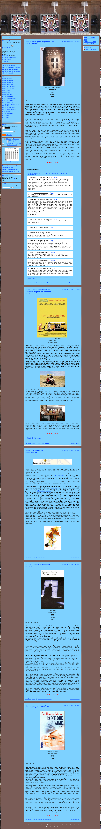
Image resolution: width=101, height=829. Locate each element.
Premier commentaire (34, 277)
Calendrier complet (11, 162)
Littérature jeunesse (9, 109)
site (55, 177)
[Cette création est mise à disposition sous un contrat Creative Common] (6, 128)
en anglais (59, 475)
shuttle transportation (10, 169)
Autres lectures (7, 113)
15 (74, 824)
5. (29, 227)
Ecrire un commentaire (51, 173)
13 (66, 824)
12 (62, 824)
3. (29, 199)
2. (29, 193)
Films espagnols (7, 82)
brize (31, 252)
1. (29, 177)
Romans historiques (8, 107)
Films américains (7, 80)
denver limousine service (10, 171)
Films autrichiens (8, 88)
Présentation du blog (9, 57)
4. (29, 219)
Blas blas (5, 117)
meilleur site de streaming (11, 71)
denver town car (7, 167)
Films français (7, 78)
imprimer (28, 282)
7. (29, 240)
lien (33, 282)
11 (58, 824)
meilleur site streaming (10, 69)
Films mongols (6, 92)
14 (70, 824)
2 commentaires (74, 699)
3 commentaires (74, 819)
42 (59, 826)
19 (54, 826)
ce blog (12, 178)
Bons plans (5, 115)
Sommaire (5, 61)
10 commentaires (74, 282)
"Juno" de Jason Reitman (34, 438)
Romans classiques (8, 100)
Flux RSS (9, 135)
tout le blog (6, 121)
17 (46, 826)
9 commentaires (74, 443)
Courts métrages (7, 96)
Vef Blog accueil (91, 49)
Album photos (6, 59)
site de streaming (8, 73)
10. (29, 268)
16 (78, 824)
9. (29, 260)
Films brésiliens (7, 84)
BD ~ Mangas (6, 111)
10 (54, 824)
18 (50, 826)
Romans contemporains (9, 98)
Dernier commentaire (34, 173)
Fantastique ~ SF (7, 102)
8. (29, 252)
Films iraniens (7, 94)
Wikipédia (71, 121)
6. (29, 232)
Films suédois (6, 90)
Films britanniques (8, 86)
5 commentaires (74, 557)
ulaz (31, 193)
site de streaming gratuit (11, 67)
